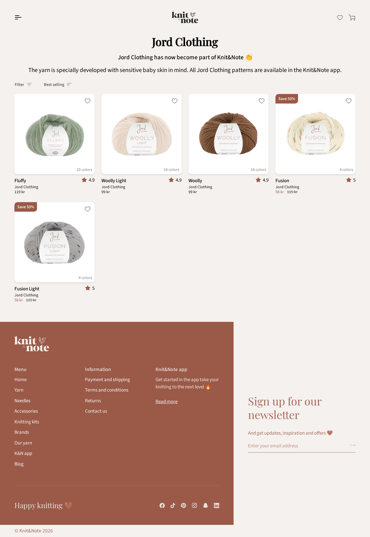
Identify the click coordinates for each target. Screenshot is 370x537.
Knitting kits (26, 421)
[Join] (351, 445)
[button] (85, 180)
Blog (19, 464)
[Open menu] (23, 17)
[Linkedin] (216, 505)
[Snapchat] (205, 505)
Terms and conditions (106, 390)
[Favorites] (340, 17)
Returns (93, 400)
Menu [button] (20, 369)
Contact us (96, 411)
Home (20, 379)
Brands (21, 432)
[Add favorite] (88, 101)
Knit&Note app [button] (171, 369)
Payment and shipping (107, 379)
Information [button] (98, 369)
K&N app (23, 453)
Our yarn (23, 443)
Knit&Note (30, 530)
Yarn (18, 390)
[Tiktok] (173, 505)
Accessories (26, 411)
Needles (22, 400)
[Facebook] (162, 505)
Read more (166, 401)
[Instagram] (194, 505)
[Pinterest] (183, 505)
